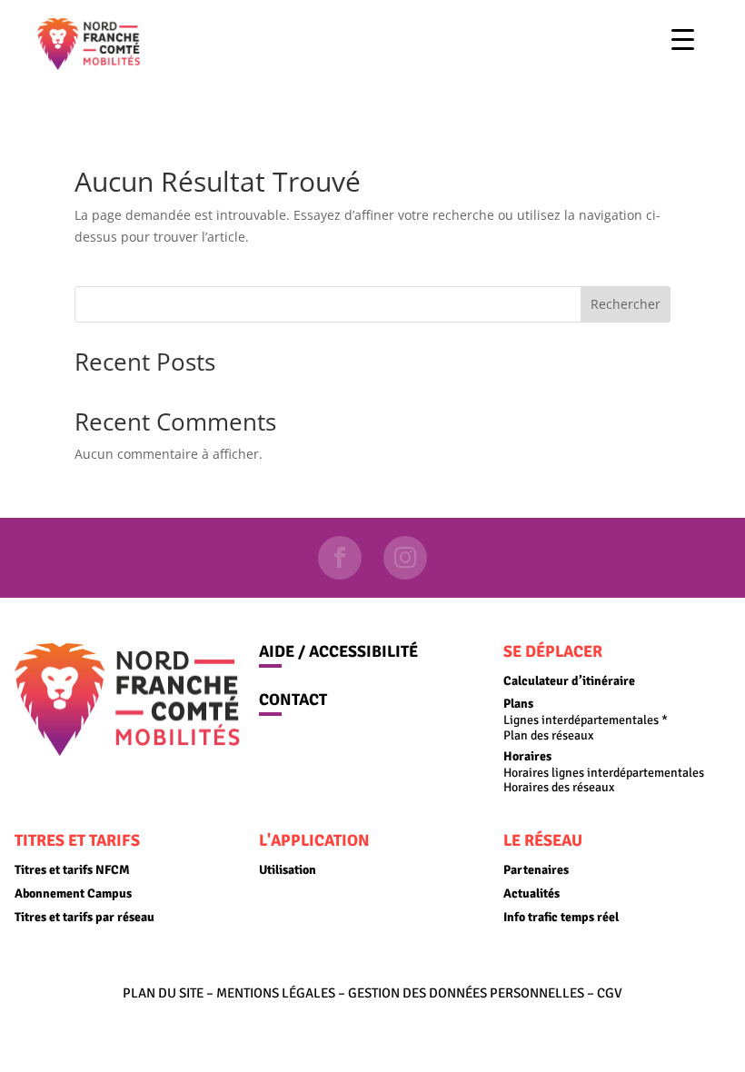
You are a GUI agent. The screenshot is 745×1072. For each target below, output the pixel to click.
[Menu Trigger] (683, 39)
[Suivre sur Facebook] (340, 558)
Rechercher (626, 304)
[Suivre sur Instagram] (405, 558)
